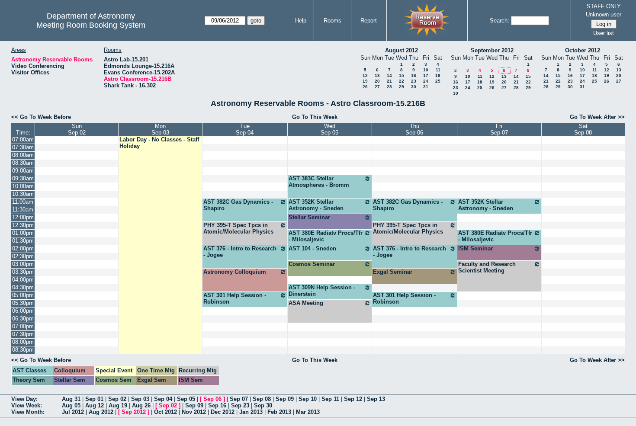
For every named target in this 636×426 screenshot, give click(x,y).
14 (389, 75)
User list (603, 33)
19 (365, 81)
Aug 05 (71, 405)
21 (389, 81)
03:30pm (23, 272)
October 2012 (582, 50)
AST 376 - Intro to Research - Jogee (239, 251)
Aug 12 (94, 405)
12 (365, 75)
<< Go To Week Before (41, 117)
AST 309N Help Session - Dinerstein (322, 290)
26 (365, 86)
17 (425, 75)
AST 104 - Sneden (312, 248)
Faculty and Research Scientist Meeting (487, 267)
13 (377, 75)
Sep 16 (217, 405)
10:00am (23, 186)
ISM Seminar (475, 248)
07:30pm (23, 334)
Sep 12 (353, 399)
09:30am (23, 178)
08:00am (23, 155)
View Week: (26, 405)
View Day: (24, 399)
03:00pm (23, 264)
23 (413, 81)
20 (377, 81)
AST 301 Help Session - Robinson (234, 298)
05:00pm (23, 295)
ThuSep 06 (414, 129)
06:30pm (23, 318)
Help (300, 20)
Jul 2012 (73, 412)
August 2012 (401, 50)
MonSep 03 (160, 129)
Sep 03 (140, 399)
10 (425, 69)
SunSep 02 (77, 129)
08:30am (23, 163)
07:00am (23, 139)
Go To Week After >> (597, 117)
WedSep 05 (329, 129)
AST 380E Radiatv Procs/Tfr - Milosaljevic (326, 236)
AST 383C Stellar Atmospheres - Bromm (319, 181)
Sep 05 (186, 399)
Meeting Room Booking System (90, 25)
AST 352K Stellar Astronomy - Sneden (316, 205)
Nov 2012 (194, 412)
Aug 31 (71, 399)
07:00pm (23, 326)
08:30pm (23, 349)
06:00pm (23, 310)
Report (368, 20)
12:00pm (23, 217)
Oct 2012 (165, 412)
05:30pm (23, 303)
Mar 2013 (308, 412)
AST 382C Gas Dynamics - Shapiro (238, 205)
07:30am (23, 147)
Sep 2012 (134, 412)
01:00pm (23, 233)
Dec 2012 (222, 412)
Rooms (332, 20)
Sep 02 (117, 399)
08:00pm (23, 342)
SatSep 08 (583, 129)
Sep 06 (212, 399)
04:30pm (23, 287)
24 (425, 81)
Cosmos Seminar (312, 264)
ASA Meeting (306, 303)
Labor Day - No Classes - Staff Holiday (159, 142)
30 (413, 86)
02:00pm (23, 248)
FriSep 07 (499, 129)
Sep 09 (285, 399)
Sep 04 (163, 399)
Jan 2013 (251, 412)
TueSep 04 (245, 129)
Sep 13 (376, 399)
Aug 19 (118, 405)
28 (389, 86)
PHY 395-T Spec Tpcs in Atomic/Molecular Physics (238, 228)
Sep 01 (94, 399)
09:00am (23, 170)
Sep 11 (330, 399)
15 (401, 75)
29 (401, 86)
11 (438, 69)
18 (437, 75)
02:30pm (23, 256)
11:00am (22, 202)
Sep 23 (240, 405)
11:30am (22, 209)
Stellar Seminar (309, 217)
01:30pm (23, 240)
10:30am (23, 194)
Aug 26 (141, 405)
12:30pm (23, 225)
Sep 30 (263, 405)
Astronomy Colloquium (234, 272)
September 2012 (492, 50)
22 (401, 81)
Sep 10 (308, 399)
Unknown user (603, 14)
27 (377, 86)
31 (425, 86)
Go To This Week (314, 117)
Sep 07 (239, 399)
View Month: (28, 412)
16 (413, 75)
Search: (499, 20)
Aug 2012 (101, 412)
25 (437, 81)
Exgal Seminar (392, 272)
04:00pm (23, 279)
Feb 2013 (279, 412)
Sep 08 (262, 399)
